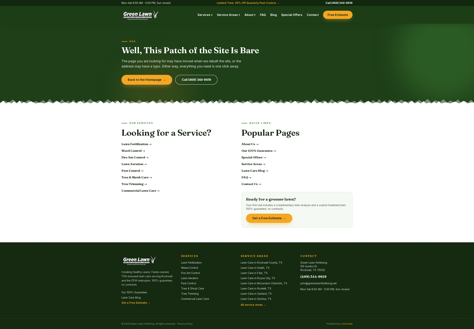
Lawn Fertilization (191, 262)
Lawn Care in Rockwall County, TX (262, 262)
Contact (313, 15)
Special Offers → (253, 157)
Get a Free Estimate (269, 218)
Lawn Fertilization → (136, 144)
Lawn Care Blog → (254, 170)
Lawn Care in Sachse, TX (256, 298)
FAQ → (246, 177)
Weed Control (189, 267)
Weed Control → (133, 150)
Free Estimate (338, 15)
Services (205, 15)
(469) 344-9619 (313, 276)
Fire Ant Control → (135, 157)
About (250, 15)
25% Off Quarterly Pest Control (248, 2)
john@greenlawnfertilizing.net (318, 283)
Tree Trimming (190, 293)
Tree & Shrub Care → (136, 177)
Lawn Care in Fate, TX (254, 272)
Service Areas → (253, 164)
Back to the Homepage (147, 80)
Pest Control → (132, 170)
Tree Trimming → (134, 184)
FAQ (263, 15)
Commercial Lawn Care (195, 298)
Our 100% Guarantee (134, 292)
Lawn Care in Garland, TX (256, 293)
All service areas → (253, 304)
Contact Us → (251, 184)
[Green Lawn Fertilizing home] (141, 14)
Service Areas (228, 15)
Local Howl (347, 323)
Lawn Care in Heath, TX (255, 267)
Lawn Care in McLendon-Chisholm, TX (264, 283)
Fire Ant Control (190, 272)
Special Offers (291, 15)
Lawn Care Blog (131, 297)
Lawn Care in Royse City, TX (258, 278)
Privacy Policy (185, 323)
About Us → (250, 144)
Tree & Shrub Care (192, 288)
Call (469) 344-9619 (339, 2)
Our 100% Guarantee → (258, 150)
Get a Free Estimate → (135, 302)
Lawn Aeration (189, 278)
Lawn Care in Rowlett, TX (256, 288)
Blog (273, 15)
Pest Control (188, 283)
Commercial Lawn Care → (140, 190)
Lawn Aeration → (134, 164)
